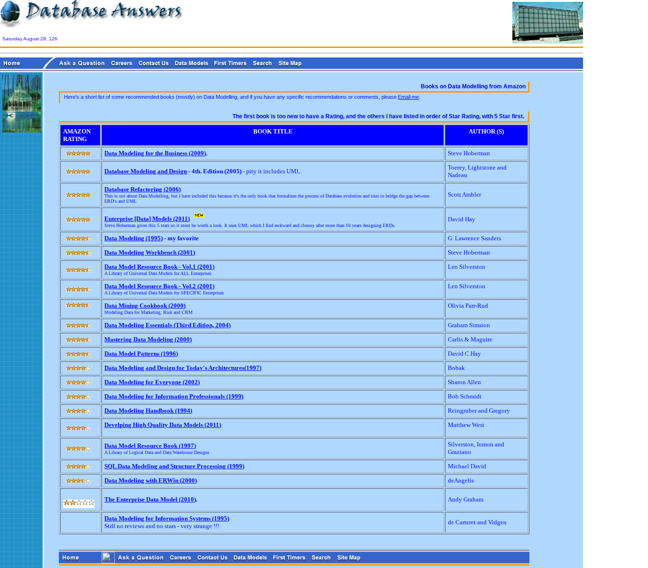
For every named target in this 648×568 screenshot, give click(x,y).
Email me (408, 97)
